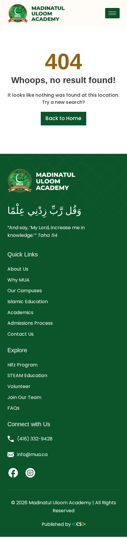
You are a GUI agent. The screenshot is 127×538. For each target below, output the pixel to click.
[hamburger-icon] (112, 13)
